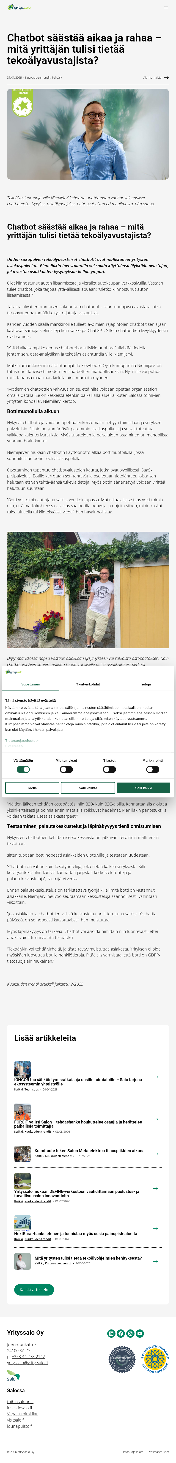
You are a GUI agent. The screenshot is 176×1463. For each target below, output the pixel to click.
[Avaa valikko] (166, 7)
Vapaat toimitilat (22, 1413)
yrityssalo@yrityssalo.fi (27, 1362)
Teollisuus (32, 1089)
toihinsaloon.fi (20, 1401)
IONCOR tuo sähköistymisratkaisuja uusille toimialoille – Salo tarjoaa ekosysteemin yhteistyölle (78, 1082)
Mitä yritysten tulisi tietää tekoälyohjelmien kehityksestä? (88, 1258)
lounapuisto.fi (20, 1426)
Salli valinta (88, 788)
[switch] (66, 769)
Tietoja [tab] (145, 684)
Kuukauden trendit (37, 77)
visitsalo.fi (16, 1420)
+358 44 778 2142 (28, 1356)
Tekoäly (57, 77)
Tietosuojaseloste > (22, 740)
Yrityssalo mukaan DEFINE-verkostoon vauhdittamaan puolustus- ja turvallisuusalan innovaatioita (76, 1193)
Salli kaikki (143, 788)
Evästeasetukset (158, 1452)
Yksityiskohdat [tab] (88, 684)
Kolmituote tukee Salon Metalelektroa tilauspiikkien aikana (90, 1151)
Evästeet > (14, 746)
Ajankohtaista (152, 77)
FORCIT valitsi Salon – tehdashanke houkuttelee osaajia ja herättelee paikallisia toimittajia (78, 1124)
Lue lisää (158, 1080)
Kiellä (32, 788)
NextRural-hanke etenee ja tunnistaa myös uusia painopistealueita (75, 1234)
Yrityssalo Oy (25, 1332)
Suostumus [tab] (30, 684)
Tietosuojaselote (132, 1452)
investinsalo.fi (19, 1408)
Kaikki (18, 1089)
